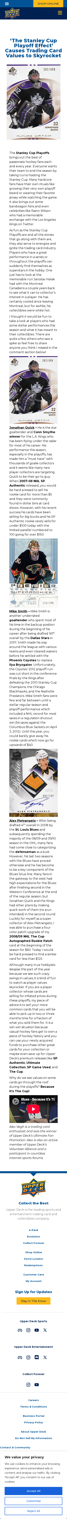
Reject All (33, 1511)
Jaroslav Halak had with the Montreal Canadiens (32, 283)
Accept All (33, 1491)
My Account (34, 1281)
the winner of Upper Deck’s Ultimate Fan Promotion (33, 1135)
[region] (33, 1485)
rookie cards (18, 740)
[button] (7, 4)
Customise (33, 1501)
